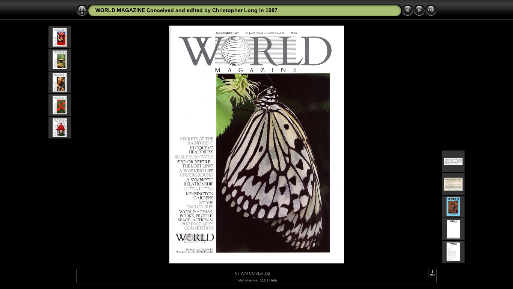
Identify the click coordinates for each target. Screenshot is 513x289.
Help (273, 280)
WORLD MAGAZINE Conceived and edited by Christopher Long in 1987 (186, 10)
